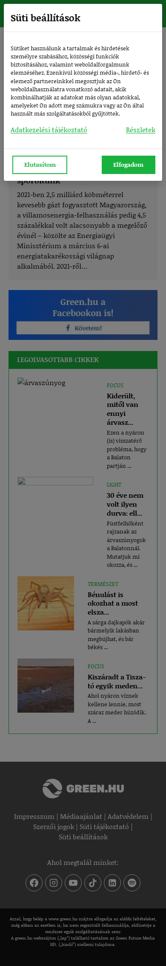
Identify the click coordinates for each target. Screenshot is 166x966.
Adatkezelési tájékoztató (49, 129)
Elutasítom (40, 164)
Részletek (140, 129)
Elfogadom (128, 164)
